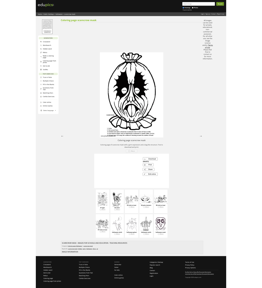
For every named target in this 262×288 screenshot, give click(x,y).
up (97, 249)
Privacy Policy (189, 265)
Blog (151, 268)
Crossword (47, 265)
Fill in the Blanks (84, 270)
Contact (213, 14)
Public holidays (48, 14)
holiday (80, 249)
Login (202, 14)
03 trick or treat (131, 205)
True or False (83, 265)
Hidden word (47, 270)
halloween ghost (132, 232)
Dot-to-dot (46, 273)
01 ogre (102, 208)
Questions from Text (86, 273)
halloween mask (161, 232)
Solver (116, 267)
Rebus (45, 276)
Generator (117, 265)
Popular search (155, 265)
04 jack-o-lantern (146, 205)
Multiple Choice (84, 267)
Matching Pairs (84, 276)
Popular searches (187, 10)
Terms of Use (209, 46)
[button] (150, 174)
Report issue (220, 14)
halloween (89, 249)
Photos (196, 7)
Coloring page (48, 278)
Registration (154, 273)
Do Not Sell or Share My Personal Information (198, 272)
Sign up (208, 14)
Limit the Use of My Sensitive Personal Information (199, 274)
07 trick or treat (102, 230)
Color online (118, 275)
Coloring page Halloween (75, 246)
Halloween (59, 14)
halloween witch (117, 232)
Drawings (187, 7)
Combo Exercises (84, 278)
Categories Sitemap (156, 262)
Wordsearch (47, 267)
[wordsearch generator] (47, 33)
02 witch (117, 208)
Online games (119, 278)
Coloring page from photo (52, 281)
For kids (117, 270)
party (84, 249)
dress (94, 249)
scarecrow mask (69, 14)
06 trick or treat (160, 205)
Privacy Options (190, 268)
